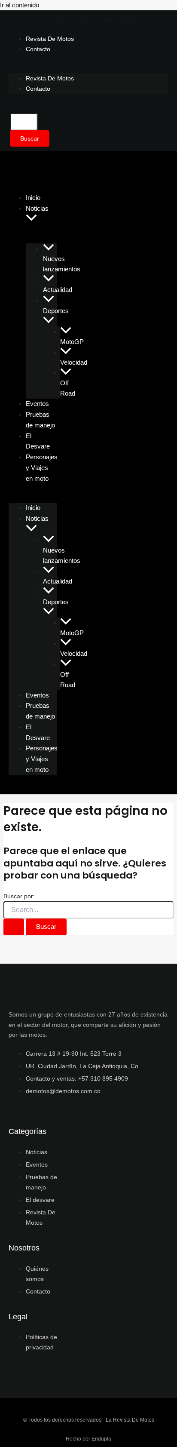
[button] (31, 218)
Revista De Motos (50, 38)
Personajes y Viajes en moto (42, 467)
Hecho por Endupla (88, 1439)
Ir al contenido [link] (19, 5)
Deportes (56, 310)
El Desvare (38, 441)
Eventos (37, 695)
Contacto (38, 49)
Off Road (67, 388)
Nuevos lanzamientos (61, 264)
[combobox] (23, 121)
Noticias (37, 208)
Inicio (33, 507)
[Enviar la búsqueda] (13, 927)
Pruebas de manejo (40, 420)
